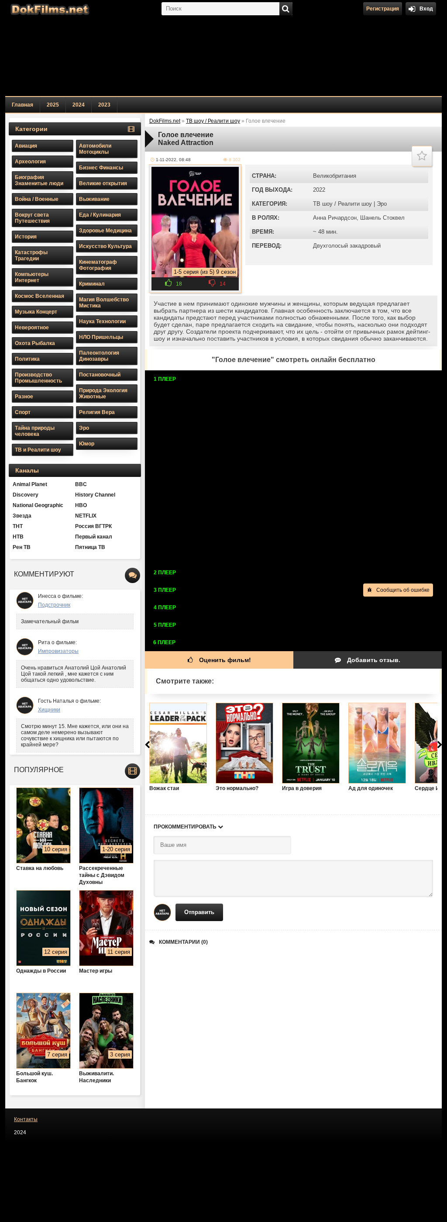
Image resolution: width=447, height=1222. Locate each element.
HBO (81, 505)
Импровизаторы (58, 651)
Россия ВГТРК (93, 526)
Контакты (26, 1119)
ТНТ (18, 526)
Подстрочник (54, 605)
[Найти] (285, 8)
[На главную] (49, 8)
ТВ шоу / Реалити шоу (342, 203)
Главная (22, 105)
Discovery (25, 495)
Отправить (199, 912)
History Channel (95, 495)
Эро (382, 203)
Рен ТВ (22, 547)
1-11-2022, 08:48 (173, 159)
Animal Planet (30, 484)
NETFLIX (85, 516)
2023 (104, 105)
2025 (53, 105)
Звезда (22, 516)
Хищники (49, 710)
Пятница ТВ (90, 547)
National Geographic (38, 505)
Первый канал (93, 537)
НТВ (18, 537)
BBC (81, 484)
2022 (319, 189)
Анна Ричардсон (335, 217)
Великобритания (334, 176)
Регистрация (382, 9)
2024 (78, 105)
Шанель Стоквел (382, 217)
